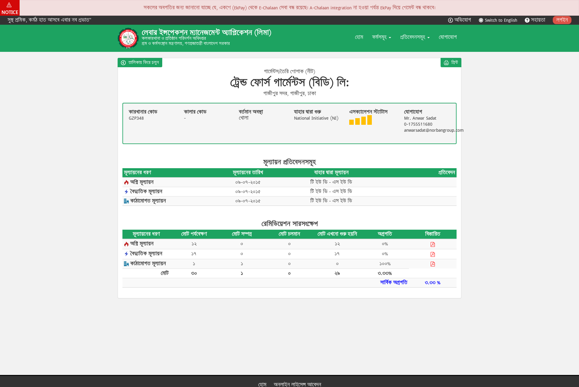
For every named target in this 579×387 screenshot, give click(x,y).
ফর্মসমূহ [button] (380, 37)
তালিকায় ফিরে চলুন (143, 62)
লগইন (562, 20)
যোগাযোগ (448, 37)
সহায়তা (538, 20)
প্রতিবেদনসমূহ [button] (413, 37)
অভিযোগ (463, 20)
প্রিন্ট (454, 62)
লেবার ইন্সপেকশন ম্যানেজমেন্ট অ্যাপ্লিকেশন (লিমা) (206, 32)
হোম (359, 37)
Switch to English (501, 20)
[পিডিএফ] (433, 244)
